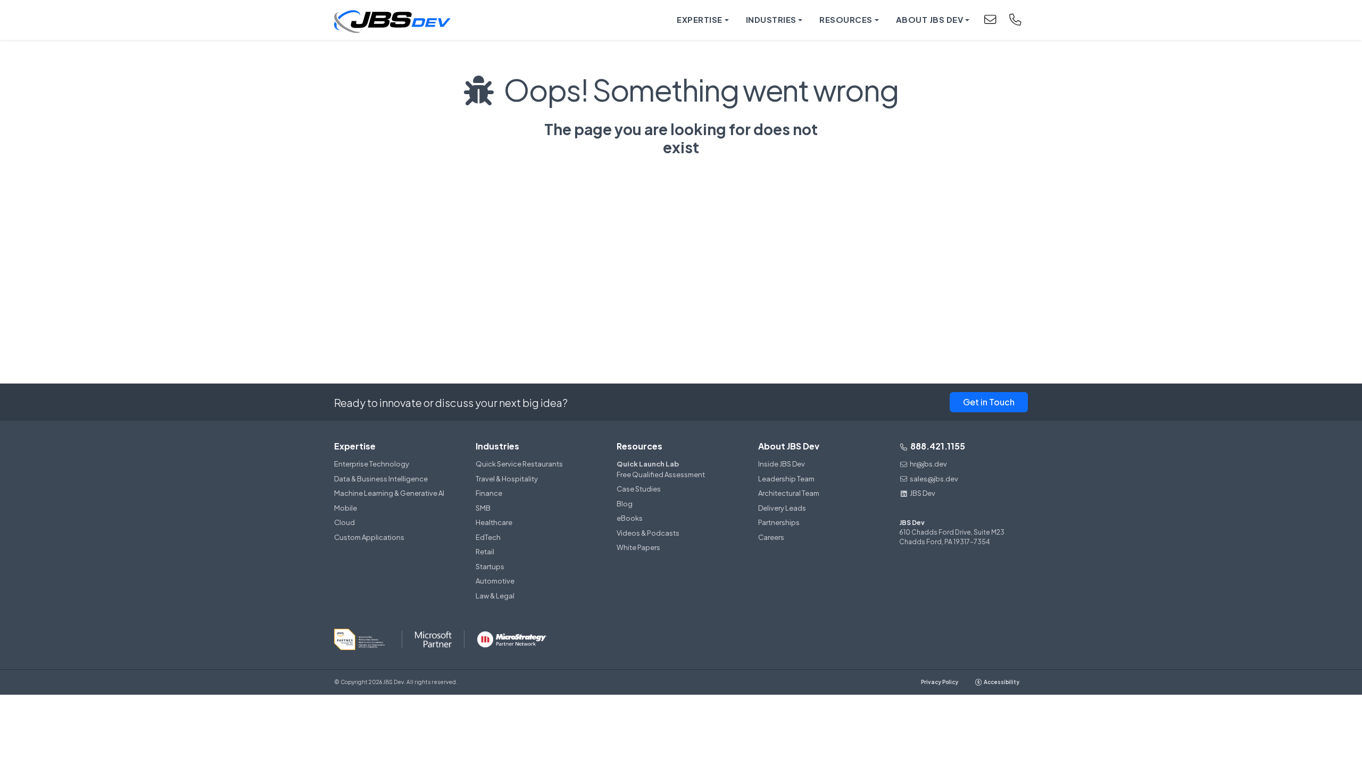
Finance (489, 493)
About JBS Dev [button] (930, 19)
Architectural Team (788, 493)
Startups (490, 566)
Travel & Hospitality (507, 478)
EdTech (488, 537)
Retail (485, 551)
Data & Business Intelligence (381, 478)
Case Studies (639, 489)
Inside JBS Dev (781, 464)
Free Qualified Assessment (661, 469)
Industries (497, 446)
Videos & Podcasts (648, 533)
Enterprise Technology (371, 464)
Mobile (345, 508)
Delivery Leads (782, 508)
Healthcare (494, 522)
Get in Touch (989, 401)
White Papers (638, 547)
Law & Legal (495, 596)
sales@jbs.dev (934, 478)
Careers (771, 537)
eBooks (630, 518)
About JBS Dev (788, 446)
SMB (483, 508)
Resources (639, 446)
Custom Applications (369, 537)
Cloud (344, 522)
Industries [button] (771, 19)
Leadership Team (786, 478)
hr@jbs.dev (928, 464)
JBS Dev (922, 493)
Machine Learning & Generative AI (389, 493)
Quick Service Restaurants (519, 464)
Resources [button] (846, 19)
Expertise (355, 446)
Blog (625, 503)
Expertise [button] (699, 19)
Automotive (495, 581)
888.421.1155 (937, 446)
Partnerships (779, 522)
